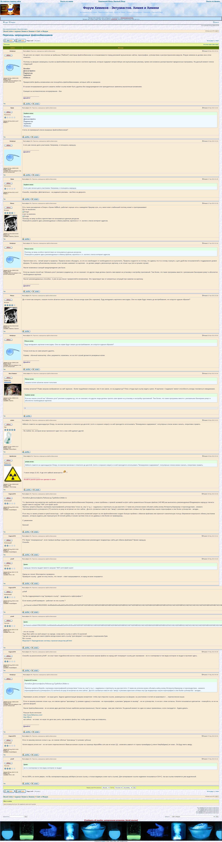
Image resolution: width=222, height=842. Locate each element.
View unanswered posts (9, 29)
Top (4, 103)
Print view (7, 44)
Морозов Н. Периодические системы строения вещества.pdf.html (47, 641)
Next (217, 40)
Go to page (210, 40)
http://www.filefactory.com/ (32, 715)
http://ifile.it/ (27, 717)
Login (6, 22)
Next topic (215, 44)
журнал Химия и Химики (25, 31)
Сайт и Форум (42, 31)
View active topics (22, 29)
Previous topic (208, 44)
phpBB (103, 841)
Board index (8, 31)
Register (12, 22)
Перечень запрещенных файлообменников (27, 35)
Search (216, 22)
